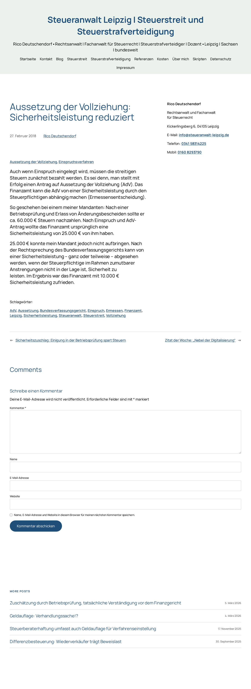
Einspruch (96, 310)
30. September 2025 (228, 641)
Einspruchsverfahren (76, 161)
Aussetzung (28, 310)
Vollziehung (116, 315)
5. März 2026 (233, 603)
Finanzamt (133, 310)
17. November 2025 (229, 629)
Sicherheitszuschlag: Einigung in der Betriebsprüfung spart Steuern (70, 340)
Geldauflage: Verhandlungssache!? (44, 615)
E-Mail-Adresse (19, 478)
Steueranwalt (70, 315)
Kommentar (18, 408)
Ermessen (114, 310)
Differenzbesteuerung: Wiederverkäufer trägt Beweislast (66, 641)
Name (13, 459)
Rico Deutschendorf (60, 135)
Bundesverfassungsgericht (63, 310)
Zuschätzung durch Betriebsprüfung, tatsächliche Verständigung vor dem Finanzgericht (95, 602)
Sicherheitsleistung (40, 315)
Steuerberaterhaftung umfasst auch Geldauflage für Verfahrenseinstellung (83, 628)
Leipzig (16, 315)
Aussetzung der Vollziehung (33, 161)
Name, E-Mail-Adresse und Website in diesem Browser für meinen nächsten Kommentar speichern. (74, 515)
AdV (13, 310)
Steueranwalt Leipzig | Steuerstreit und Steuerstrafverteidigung (125, 25)
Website (15, 496)
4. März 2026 (233, 616)
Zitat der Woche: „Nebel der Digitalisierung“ (200, 340)
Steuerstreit (94, 315)
